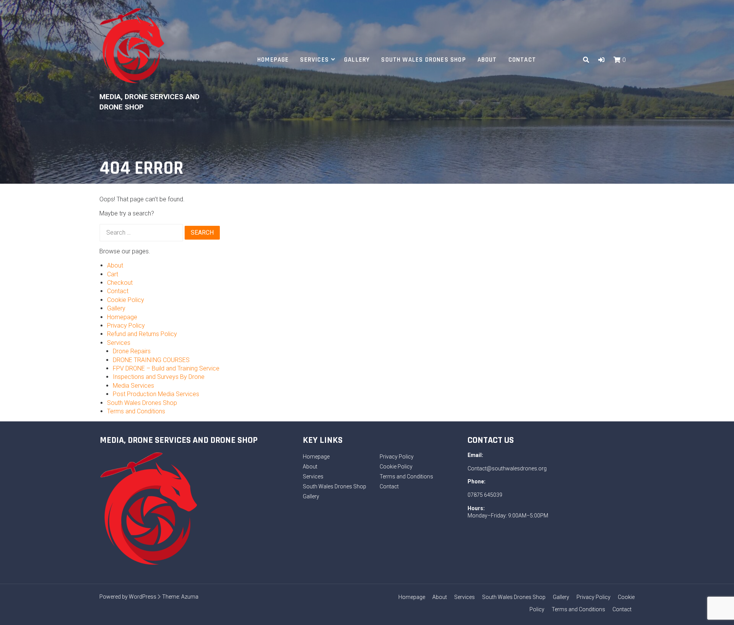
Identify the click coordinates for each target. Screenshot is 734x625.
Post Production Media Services (156, 394)
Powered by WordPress (127, 597)
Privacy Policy (126, 325)
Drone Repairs (132, 351)
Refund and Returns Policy (142, 334)
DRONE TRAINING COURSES (151, 360)
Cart (112, 274)
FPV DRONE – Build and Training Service (166, 368)
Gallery (357, 59)
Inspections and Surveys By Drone (159, 376)
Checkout (120, 282)
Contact (522, 59)
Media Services (133, 385)
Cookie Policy (125, 300)
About (487, 59)
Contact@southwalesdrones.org (507, 468)
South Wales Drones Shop (423, 59)
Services (314, 59)
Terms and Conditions (136, 411)
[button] (601, 60)
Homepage (273, 59)
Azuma (189, 597)
